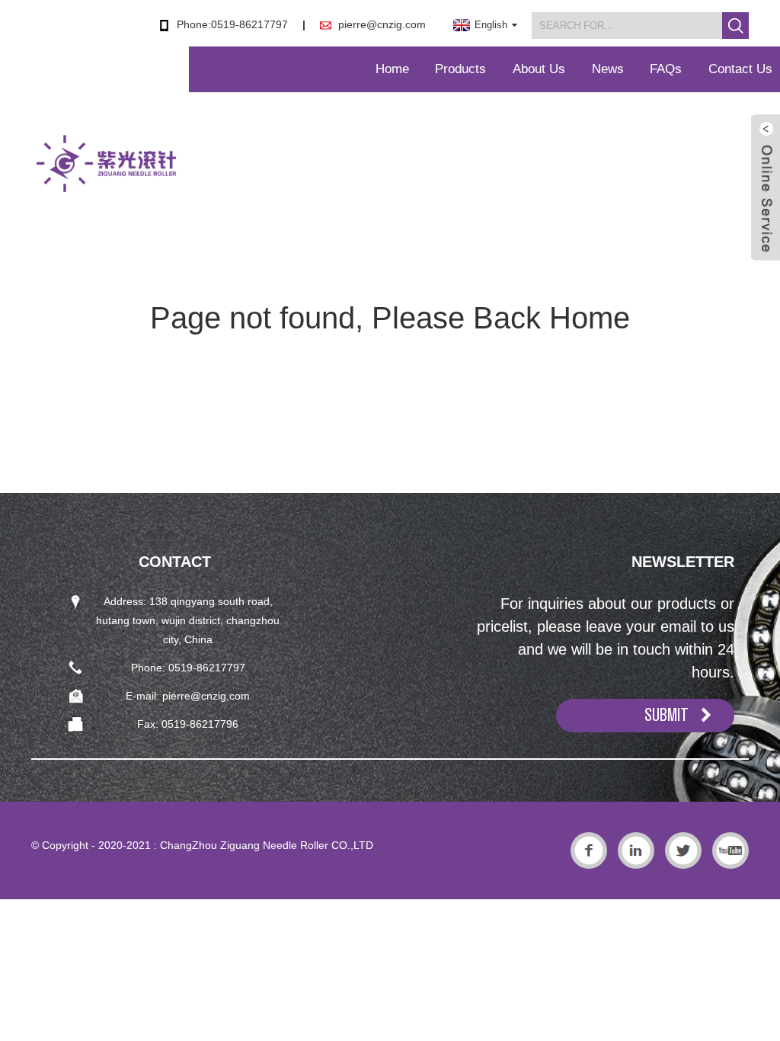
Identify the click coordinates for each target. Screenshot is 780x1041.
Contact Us (740, 69)
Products (460, 69)
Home (392, 69)
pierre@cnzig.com (382, 24)
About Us (539, 69)
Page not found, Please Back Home (390, 318)
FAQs (666, 69)
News (608, 69)
